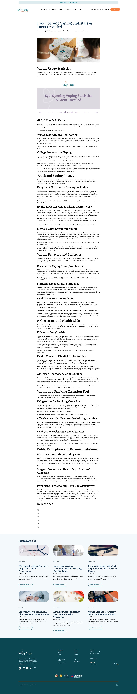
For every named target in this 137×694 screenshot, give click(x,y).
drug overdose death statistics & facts (58, 496)
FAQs (75, 659)
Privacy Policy (77, 661)
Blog (80, 9)
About (48, 9)
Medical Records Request (61, 660)
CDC (52, 194)
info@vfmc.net (93, 664)
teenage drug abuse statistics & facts (47, 171)
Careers (75, 9)
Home (43, 9)
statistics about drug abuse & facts (74, 316)
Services (59, 657)
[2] (92, 140)
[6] (95, 370)
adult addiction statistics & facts (67, 171)
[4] (55, 307)
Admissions (68, 9)
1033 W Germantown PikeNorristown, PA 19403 (95, 652)
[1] (44, 128)
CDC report (57, 292)
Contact (115, 9)
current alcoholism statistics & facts (46, 250)
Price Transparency (62, 663)
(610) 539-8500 (99, 9)
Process (61, 9)
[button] (54, 9)
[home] (24, 9)
